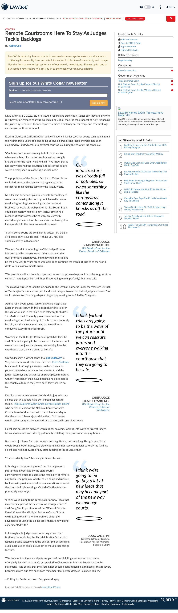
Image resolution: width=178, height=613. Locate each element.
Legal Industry (125, 60)
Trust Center (122, 601)
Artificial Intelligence (80, 18)
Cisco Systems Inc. (127, 70)
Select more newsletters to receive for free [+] (35, 102)
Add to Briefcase (128, 40)
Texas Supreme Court (128, 81)
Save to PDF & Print (130, 43)
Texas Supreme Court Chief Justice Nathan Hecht (41, 404)
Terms (96, 601)
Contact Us (65, 601)
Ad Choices (60, 604)
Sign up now (98, 103)
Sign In (172, 7)
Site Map (78, 604)
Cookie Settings (138, 601)
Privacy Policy (108, 601)
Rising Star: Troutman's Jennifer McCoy (143, 154)
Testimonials (128, 604)
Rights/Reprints (128, 47)
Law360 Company (111, 604)
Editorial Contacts (129, 50)
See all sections (113, 18)
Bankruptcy (42, 18)
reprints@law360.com (50, 587)
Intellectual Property (13, 18)
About (55, 601)
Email (30, 90)
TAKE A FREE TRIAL (135, 19)
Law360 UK (97, 18)
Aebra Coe (15, 46)
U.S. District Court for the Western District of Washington (96, 407)
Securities (30, 18)
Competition (55, 18)
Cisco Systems (60, 362)
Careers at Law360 (82, 601)
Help (69, 604)
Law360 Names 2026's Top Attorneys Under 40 (140, 113)
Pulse (65, 18)
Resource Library (92, 604)
